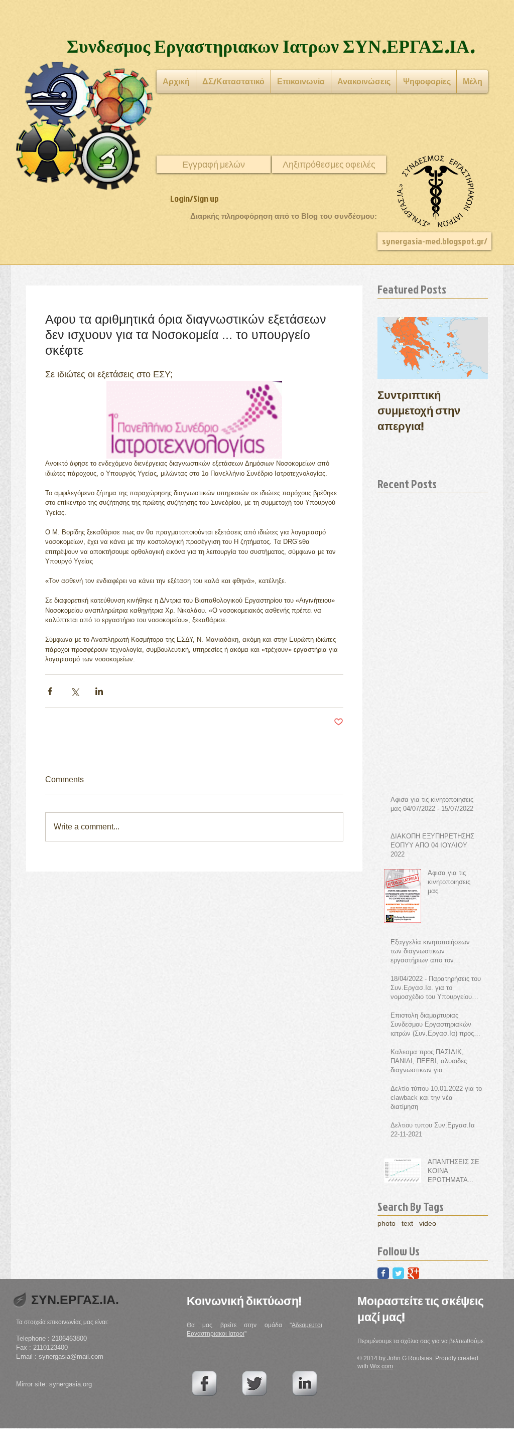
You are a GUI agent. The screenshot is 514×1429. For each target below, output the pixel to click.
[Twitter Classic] (398, 1273)
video (427, 1223)
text (407, 1223)
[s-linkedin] (304, 1383)
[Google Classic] (413, 1273)
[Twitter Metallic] (254, 1383)
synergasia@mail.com (71, 1356)
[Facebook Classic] (383, 1273)
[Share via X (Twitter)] (74, 691)
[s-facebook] (204, 1383)
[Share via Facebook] (50, 691)
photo (386, 1223)
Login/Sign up (194, 198)
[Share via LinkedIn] (99, 691)
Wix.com (381, 1366)
